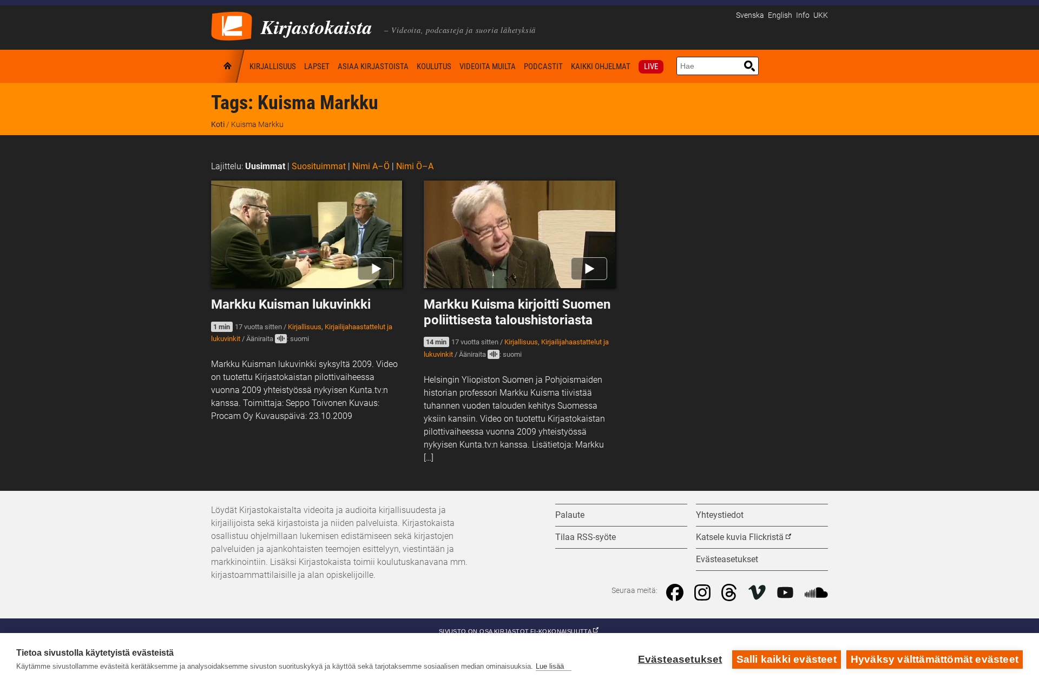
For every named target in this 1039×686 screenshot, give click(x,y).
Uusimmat (265, 166)
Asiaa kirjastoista (373, 66)
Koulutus (434, 66)
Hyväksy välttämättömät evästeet (934, 659)
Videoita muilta (487, 66)
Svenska (750, 15)
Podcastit (543, 66)
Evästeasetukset (680, 659)
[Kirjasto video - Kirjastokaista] (231, 25)
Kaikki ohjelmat (600, 66)
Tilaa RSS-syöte (585, 537)
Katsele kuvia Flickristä (740, 537)
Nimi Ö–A (414, 166)
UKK (820, 15)
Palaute (569, 515)
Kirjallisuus (272, 66)
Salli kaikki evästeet (786, 659)
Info (803, 15)
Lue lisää (550, 666)
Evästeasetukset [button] (727, 559)
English (780, 15)
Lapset (317, 66)
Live (651, 66)
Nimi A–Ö (371, 166)
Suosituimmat (319, 166)
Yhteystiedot (720, 515)
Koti (228, 66)
